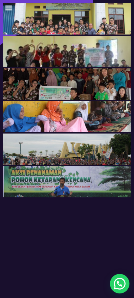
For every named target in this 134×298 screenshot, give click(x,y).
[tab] (67, 19)
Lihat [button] (26, 34)
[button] (119, 283)
